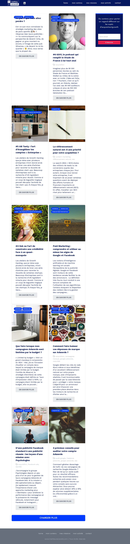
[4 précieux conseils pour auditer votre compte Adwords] (67, 408)
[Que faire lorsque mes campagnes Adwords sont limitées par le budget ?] (30, 306)
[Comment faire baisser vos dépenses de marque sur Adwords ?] (67, 306)
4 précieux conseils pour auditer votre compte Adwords (66, 451)
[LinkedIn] (24, 3)
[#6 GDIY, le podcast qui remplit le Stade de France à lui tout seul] (67, 15)
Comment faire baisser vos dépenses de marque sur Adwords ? (66, 349)
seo (73, 159)
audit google (61, 458)
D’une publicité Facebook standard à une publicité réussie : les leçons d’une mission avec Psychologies (29, 454)
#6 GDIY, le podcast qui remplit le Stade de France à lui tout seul (65, 57)
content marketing (63, 157)
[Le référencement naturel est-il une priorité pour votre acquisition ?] (67, 107)
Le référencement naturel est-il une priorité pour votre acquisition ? (67, 149)
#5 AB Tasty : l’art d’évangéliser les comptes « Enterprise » (28, 149)
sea (76, 461)
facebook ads (33, 464)
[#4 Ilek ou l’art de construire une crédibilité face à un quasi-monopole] (30, 206)
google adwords (66, 359)
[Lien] (13, 3)
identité (19, 467)
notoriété (56, 361)
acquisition (60, 65)
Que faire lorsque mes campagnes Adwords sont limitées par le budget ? (30, 349)
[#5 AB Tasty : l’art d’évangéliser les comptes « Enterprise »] (30, 107)
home (40, 533)
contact (89, 533)
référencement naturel (62, 159)
